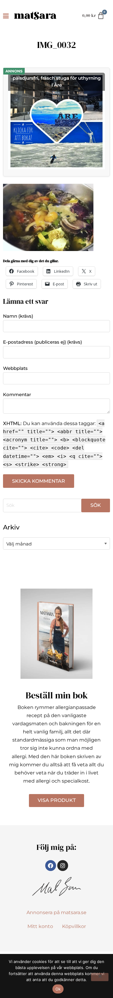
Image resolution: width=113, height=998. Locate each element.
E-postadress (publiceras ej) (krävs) (42, 342)
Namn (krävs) (18, 316)
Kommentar (17, 394)
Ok (58, 989)
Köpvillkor (74, 926)
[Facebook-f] (50, 865)
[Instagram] (62, 865)
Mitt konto (40, 926)
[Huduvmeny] (7, 16)
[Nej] (99, 977)
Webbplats (15, 368)
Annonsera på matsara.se (56, 912)
